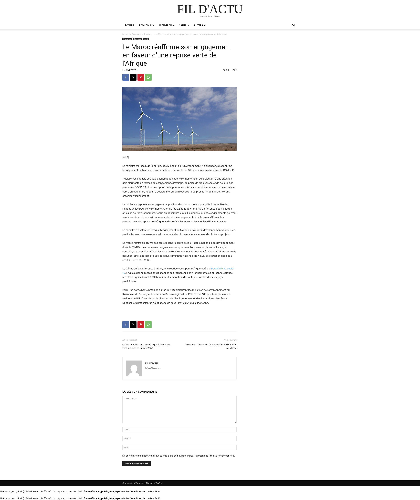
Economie (145, 25)
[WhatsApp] (148, 77)
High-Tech (165, 25)
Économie (136, 34)
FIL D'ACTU (131, 70)
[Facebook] (125, 77)
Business (148, 34)
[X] (133, 77)
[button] (294, 25)
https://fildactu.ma (153, 368)
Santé (183, 25)
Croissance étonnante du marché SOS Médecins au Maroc (210, 346)
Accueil (130, 25)
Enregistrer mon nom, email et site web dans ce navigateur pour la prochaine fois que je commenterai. (180, 455)
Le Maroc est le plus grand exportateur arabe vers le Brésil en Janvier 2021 (146, 346)
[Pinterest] (140, 77)
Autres (198, 25)
